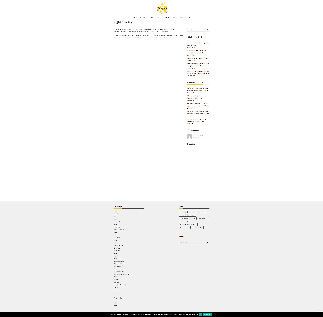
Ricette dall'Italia (119, 271)
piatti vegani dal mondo (187, 218)
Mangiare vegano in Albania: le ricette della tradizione (198, 114)
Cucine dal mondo (170, 17)
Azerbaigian (117, 222)
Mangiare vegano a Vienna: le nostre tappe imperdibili (196, 52)
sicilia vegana (185, 227)
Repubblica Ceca (119, 261)
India (115, 240)
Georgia (116, 235)
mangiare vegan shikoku (187, 215)
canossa (183, 212)
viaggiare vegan (197, 227)
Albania (116, 214)
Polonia (116, 253)
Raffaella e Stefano (193, 88)
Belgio (115, 224)
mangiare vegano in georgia (197, 212)
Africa (115, 211)
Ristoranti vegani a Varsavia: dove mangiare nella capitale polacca (198, 65)
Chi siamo (143, 17)
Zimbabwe (117, 290)
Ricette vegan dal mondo (121, 274)
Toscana (116, 282)
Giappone (117, 237)
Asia (115, 216)
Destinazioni (155, 17)
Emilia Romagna (119, 230)
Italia (115, 243)
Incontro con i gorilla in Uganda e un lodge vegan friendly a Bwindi (198, 72)
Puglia (116, 256)
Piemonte (117, 251)
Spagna (116, 279)
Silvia (189, 103)
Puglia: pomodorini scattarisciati (197, 58)
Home (135, 17)
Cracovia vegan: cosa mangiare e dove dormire (198, 44)
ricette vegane (185, 221)
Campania (117, 227)
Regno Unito (117, 258)
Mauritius (117, 248)
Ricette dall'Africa (119, 264)
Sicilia (115, 277)
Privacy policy (207, 314)
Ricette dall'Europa (120, 269)
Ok (201, 314)
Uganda (116, 287)
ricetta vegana (202, 218)
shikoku (202, 224)
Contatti (183, 17)
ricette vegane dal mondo (188, 224)
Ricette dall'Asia (119, 266)
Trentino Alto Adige (120, 285)
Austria (116, 219)
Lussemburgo (118, 245)
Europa (116, 232)
